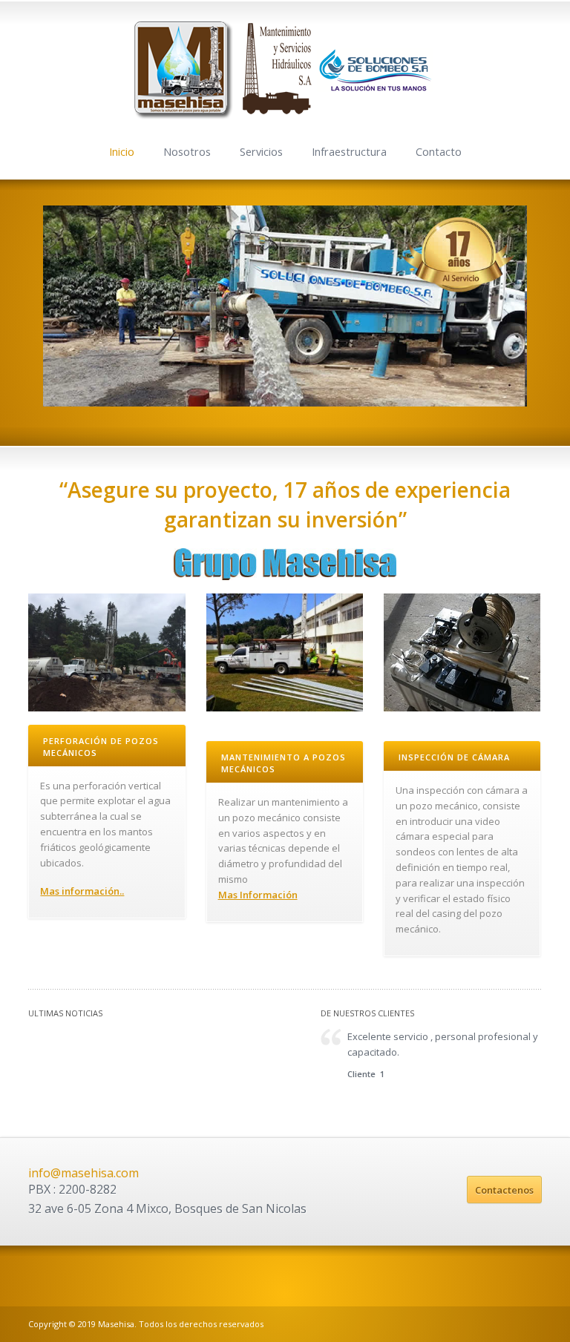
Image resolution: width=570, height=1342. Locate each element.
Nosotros (187, 152)
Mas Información (258, 894)
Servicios (261, 152)
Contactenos (504, 1190)
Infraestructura (349, 152)
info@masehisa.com (83, 1173)
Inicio (121, 152)
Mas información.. (82, 891)
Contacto (439, 152)
